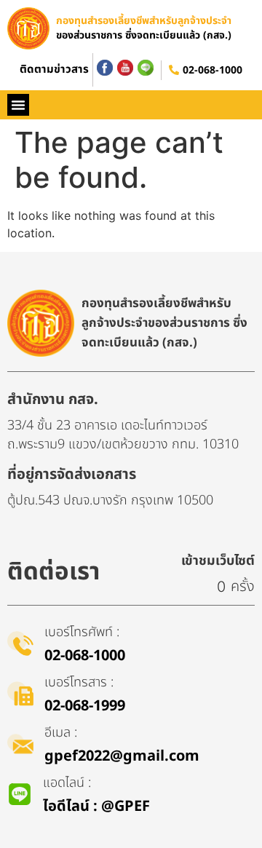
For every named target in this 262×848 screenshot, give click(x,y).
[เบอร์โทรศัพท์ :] (20, 643)
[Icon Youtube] (125, 68)
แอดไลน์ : (67, 783)
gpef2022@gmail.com (121, 756)
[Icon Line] (146, 68)
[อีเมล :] (20, 744)
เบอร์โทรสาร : (79, 682)
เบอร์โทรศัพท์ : (81, 632)
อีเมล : (60, 732)
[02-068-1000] (174, 70)
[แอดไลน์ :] (19, 794)
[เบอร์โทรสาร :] (20, 694)
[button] (18, 105)
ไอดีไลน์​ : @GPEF (96, 806)
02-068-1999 (84, 706)
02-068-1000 (212, 70)
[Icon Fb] (105, 68)
